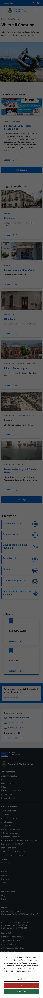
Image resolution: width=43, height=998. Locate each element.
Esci (21, 985)
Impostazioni (21, 979)
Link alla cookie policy (23, 971)
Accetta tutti (21, 991)
